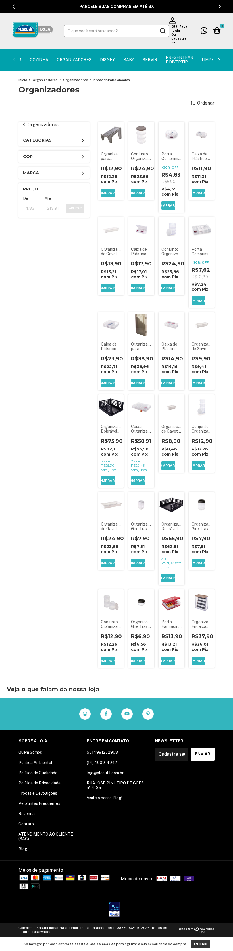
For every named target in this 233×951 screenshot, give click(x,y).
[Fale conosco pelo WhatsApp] (204, 31)
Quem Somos (30, 752)
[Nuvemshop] (197, 931)
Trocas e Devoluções (37, 793)
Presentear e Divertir (179, 59)
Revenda (26, 813)
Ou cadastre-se (179, 38)
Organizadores (74, 59)
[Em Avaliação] (114, 910)
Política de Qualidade (37, 773)
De (25, 198)
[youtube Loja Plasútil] (127, 714)
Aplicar (75, 208)
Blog (22, 849)
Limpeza (210, 59)
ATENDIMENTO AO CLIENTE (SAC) (45, 836)
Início (22, 80)
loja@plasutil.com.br (105, 773)
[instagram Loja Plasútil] (85, 714)
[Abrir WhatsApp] (218, 936)
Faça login (179, 28)
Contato (26, 824)
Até (48, 198)
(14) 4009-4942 (102, 762)
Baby (128, 59)
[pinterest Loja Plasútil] (148, 714)
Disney (107, 59)
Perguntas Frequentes (39, 803)
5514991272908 (102, 752)
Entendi (200, 944)
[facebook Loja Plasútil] (106, 714)
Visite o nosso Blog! (104, 798)
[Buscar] (162, 31)
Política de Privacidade (39, 783)
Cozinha (39, 59)
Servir (150, 59)
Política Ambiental (35, 762)
